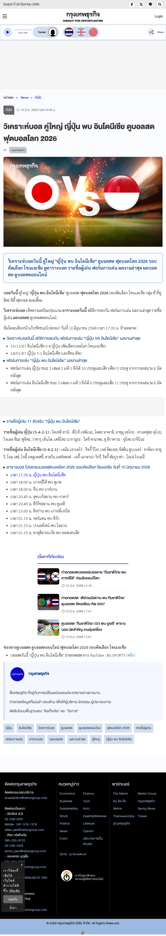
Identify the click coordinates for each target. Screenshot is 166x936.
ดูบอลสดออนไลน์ (90, 728)
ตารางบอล (36, 739)
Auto (86, 808)
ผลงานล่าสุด (77, 739)
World (64, 816)
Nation (117, 808)
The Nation (120, 793)
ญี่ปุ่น (9, 728)
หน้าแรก (8, 97)
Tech (86, 801)
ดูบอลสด (66, 728)
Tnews (142, 816)
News (25, 97)
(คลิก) (130, 655)
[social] (132, 4)
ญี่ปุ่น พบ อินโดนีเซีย (119, 739)
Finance (88, 793)
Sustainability (69, 808)
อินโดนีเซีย (25, 728)
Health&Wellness (94, 816)
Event (64, 838)
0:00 (20, 33)
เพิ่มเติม (14, 890)
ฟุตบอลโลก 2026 (118, 728)
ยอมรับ (13, 899)
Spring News (146, 808)
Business (66, 801)
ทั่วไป (38, 97)
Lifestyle (88, 823)
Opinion (88, 831)
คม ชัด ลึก (119, 801)
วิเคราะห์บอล (46, 728)
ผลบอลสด (56, 739)
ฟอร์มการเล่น (14, 739)
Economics (67, 793)
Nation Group (147, 793)
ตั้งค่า (13, 908)
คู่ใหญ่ (96, 739)
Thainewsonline (123, 816)
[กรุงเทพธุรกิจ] (83, 16)
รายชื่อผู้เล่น (143, 728)
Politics (65, 823)
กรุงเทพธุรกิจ (146, 801)
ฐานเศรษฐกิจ (121, 823)
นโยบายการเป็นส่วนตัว (93, 841)
